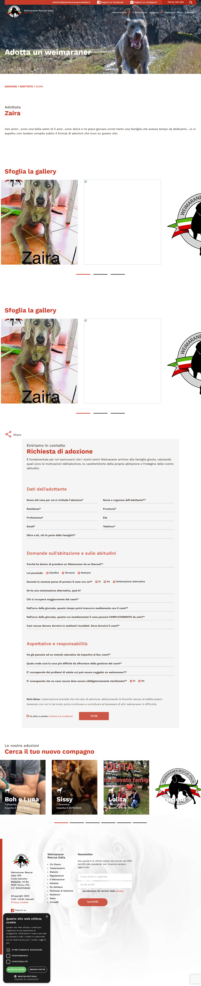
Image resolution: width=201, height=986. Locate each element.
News (180, 12)
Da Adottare (56, 887)
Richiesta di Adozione (61, 891)
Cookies (24, 902)
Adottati (54, 883)
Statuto (54, 872)
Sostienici (170, 12)
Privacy (15, 902)
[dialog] (26, 948)
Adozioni (154, 12)
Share (17, 435)
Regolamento (57, 876)
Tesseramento (57, 868)
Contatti (189, 12)
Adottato (26, 86)
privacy (120, 891)
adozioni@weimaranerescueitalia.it (71, 2)
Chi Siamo (55, 864)
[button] (26, 976)
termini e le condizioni (61, 716)
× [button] (47, 916)
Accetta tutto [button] (16, 970)
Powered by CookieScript (26, 980)
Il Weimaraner (139, 12)
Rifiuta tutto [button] (37, 970)
